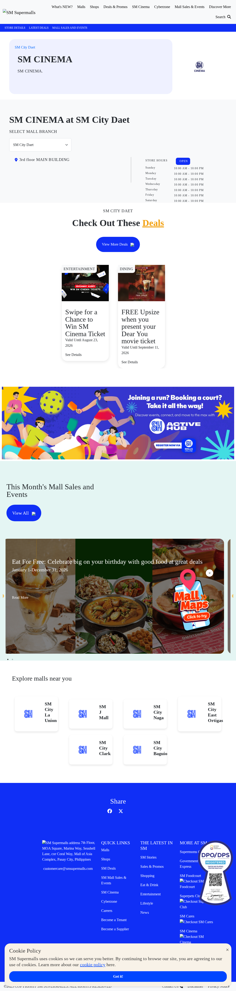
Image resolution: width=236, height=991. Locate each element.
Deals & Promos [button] (115, 7)
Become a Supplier (115, 929)
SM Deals (108, 868)
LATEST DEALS (39, 27)
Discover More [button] (220, 7)
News (144, 912)
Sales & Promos (152, 866)
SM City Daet (25, 47)
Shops (105, 859)
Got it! (118, 976)
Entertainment (150, 894)
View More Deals (115, 244)
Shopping (147, 876)
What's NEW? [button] (62, 7)
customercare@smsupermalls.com (68, 869)
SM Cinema (110, 892)
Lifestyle (146, 903)
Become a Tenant (114, 920)
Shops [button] (94, 7)
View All (21, 513)
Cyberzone (109, 901)
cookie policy (92, 964)
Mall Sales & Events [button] (189, 7)
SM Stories (148, 857)
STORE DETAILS (15, 27)
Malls (105, 850)
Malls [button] (81, 7)
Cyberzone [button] (162, 7)
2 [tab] (12, 659)
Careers (106, 911)
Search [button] (220, 17)
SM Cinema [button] (141, 7)
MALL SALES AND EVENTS (69, 27)
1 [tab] (8, 659)
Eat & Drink (149, 885)
